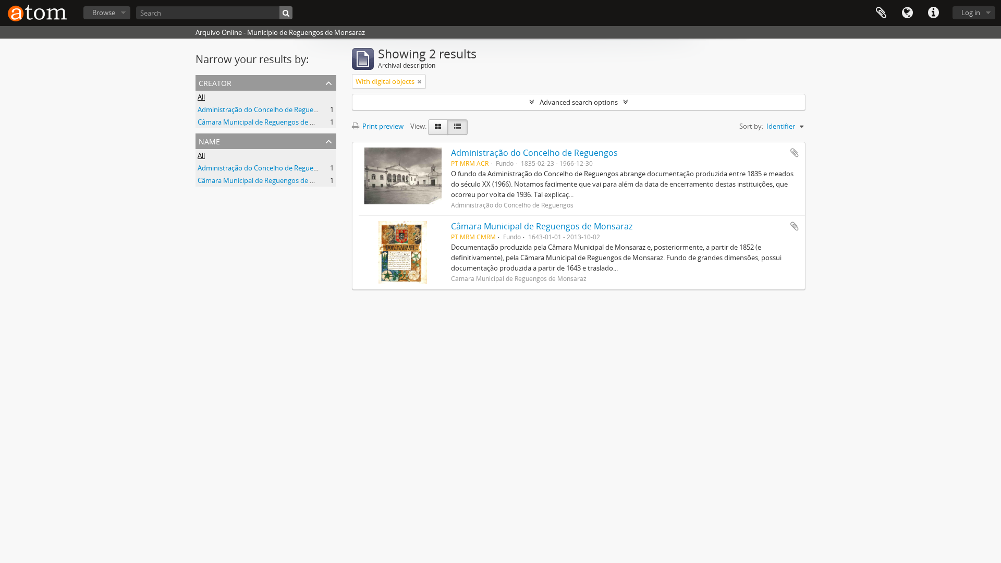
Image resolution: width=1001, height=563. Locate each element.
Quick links (933, 13)
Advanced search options (579, 102)
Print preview (382, 126)
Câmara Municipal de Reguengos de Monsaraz (269, 122)
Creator (215, 82)
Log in (970, 12)
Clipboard (881, 13)
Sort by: (751, 126)
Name (209, 140)
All (201, 97)
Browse (103, 12)
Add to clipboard (794, 153)
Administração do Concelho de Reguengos (263, 109)
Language (907, 13)
